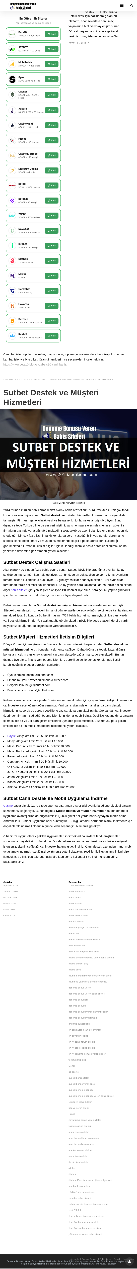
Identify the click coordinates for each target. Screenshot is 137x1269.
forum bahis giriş (77, 1059)
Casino (8, 805)
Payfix (11, 736)
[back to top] (129, 1261)
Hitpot (71, 1114)
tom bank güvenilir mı (79, 1186)
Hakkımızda (108, 12)
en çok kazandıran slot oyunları (85, 1029)
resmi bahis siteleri (78, 1156)
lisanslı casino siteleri (79, 1126)
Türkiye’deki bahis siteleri (81, 1192)
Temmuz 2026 (10, 891)
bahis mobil (74, 897)
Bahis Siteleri (75, 903)
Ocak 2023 (9, 915)
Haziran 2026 (10, 897)
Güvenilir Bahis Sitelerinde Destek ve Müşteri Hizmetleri (81, 380)
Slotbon (72, 1174)
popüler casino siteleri (80, 1150)
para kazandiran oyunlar (81, 1144)
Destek (89, 12)
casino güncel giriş (78, 963)
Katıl (53, 34)
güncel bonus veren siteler (82, 1083)
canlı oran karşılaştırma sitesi (83, 951)
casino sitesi (74, 969)
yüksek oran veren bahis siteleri (85, 1234)
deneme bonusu (77, 1005)
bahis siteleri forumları (80, 909)
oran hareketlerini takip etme (83, 1138)
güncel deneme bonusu (80, 1090)
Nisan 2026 (9, 909)
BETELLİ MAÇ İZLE (78, 43)
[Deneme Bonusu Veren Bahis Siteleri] (22, 5)
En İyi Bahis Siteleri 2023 (31, 380)
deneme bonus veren (79, 987)
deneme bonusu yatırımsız (82, 1017)
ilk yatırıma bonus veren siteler (84, 1120)
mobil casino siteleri (78, 1132)
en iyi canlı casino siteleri (81, 1047)
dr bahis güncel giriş (79, 1023)
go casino (73, 1071)
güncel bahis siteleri (78, 1077)
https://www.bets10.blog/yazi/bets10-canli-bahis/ (35, 364)
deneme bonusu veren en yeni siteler (88, 1011)
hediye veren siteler (78, 1108)
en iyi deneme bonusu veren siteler (87, 1053)
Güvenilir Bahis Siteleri (80, 1102)
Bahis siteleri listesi (78, 915)
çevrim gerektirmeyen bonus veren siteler (90, 975)
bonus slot (73, 933)
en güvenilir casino (78, 1035)
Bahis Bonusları (76, 891)
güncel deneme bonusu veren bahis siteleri (91, 1096)
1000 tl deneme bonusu (81, 885)
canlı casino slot (76, 945)
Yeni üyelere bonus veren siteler (85, 1228)
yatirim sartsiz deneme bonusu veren (88, 1204)
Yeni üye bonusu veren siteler (84, 1222)
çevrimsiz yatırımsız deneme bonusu (87, 981)
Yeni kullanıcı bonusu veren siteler (86, 1216)
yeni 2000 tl (74, 1210)
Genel (71, 1065)
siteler (71, 1168)
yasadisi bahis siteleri (79, 1198)
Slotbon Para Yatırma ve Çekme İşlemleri (90, 1180)
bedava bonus (76, 921)
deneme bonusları (78, 999)
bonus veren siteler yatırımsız (84, 939)
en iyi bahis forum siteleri (81, 1041)
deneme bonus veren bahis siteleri (86, 993)
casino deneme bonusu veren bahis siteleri (91, 957)
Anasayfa (8, 380)
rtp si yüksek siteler (78, 1162)
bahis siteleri (19, 590)
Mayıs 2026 (9, 903)
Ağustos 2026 (10, 885)
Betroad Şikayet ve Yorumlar (83, 927)
